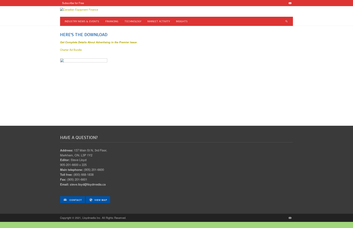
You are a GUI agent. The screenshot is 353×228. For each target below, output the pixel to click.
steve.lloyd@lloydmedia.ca (88, 184)
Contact (75, 199)
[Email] (290, 3)
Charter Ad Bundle (71, 50)
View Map (100, 199)
